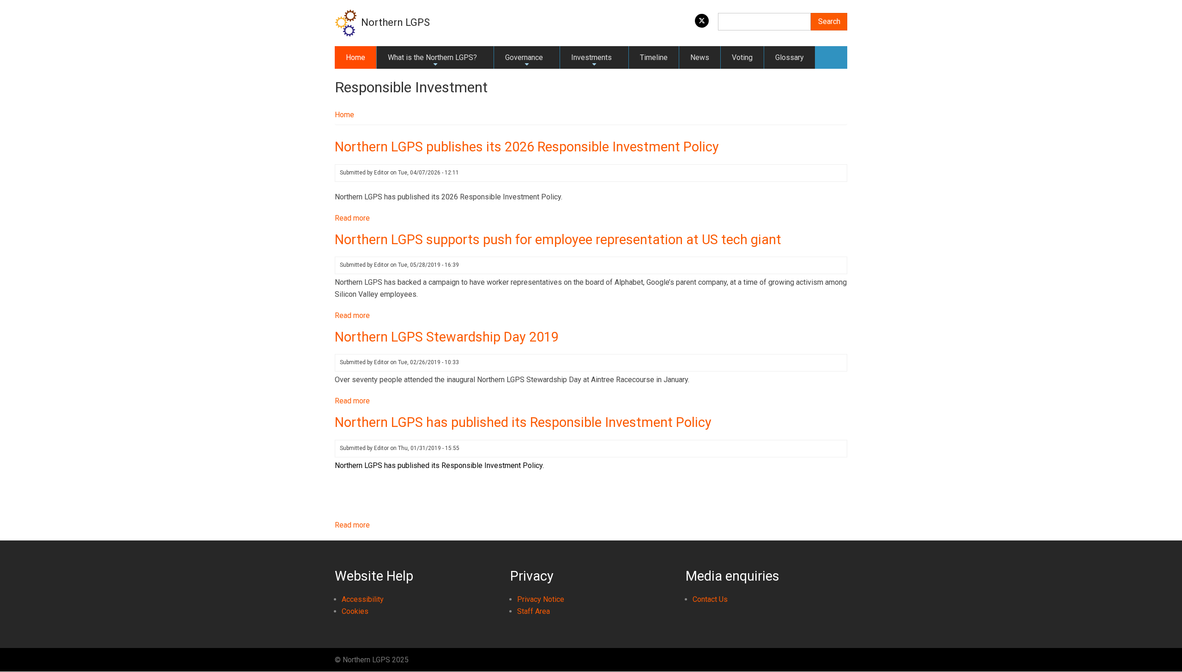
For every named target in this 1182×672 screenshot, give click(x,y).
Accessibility (363, 599)
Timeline (654, 57)
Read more (352, 218)
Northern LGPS (395, 22)
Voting (742, 57)
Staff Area (533, 611)
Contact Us (710, 599)
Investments (591, 61)
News (699, 57)
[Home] (346, 22)
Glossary (789, 57)
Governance (524, 61)
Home (355, 57)
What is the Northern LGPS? (432, 61)
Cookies (355, 611)
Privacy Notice (540, 599)
